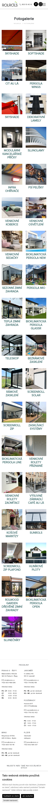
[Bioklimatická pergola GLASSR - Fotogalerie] (36, 308)
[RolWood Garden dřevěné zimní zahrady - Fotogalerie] (12, 586)
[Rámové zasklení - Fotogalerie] (12, 378)
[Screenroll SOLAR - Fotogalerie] (36, 378)
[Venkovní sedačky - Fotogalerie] (12, 241)
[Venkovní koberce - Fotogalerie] (12, 207)
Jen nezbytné (27, 796)
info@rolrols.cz (9, 680)
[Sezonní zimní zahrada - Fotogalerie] (12, 274)
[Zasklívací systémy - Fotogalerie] (36, 412)
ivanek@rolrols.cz (33, 710)
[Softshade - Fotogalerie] (36, 40)
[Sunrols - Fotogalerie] (36, 519)
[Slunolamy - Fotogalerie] (36, 137)
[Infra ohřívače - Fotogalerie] (12, 174)
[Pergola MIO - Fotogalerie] (36, 274)
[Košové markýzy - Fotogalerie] (12, 519)
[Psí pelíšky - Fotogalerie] (36, 174)
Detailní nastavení (10, 800)
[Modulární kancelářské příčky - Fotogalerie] (12, 137)
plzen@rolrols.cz (32, 742)
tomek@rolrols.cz (33, 680)
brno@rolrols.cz (9, 742)
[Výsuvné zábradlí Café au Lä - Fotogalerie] (36, 482)
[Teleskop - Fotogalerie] (12, 345)
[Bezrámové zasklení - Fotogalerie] (36, 345)
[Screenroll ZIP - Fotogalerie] (12, 412)
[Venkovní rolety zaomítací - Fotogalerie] (12, 482)
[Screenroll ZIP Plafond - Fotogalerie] (12, 553)
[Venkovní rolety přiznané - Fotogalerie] (36, 445)
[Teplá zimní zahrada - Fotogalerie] (12, 308)
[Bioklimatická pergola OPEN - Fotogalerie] (36, 586)
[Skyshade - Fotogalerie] (12, 40)
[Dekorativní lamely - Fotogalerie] (36, 104)
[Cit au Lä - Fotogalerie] (12, 70)
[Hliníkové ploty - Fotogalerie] (36, 553)
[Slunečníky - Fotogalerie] (12, 627)
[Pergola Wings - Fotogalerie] (36, 70)
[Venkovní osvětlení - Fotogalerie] (36, 207)
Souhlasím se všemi (11, 796)
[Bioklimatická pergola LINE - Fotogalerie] (12, 445)
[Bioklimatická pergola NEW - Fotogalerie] (36, 241)
